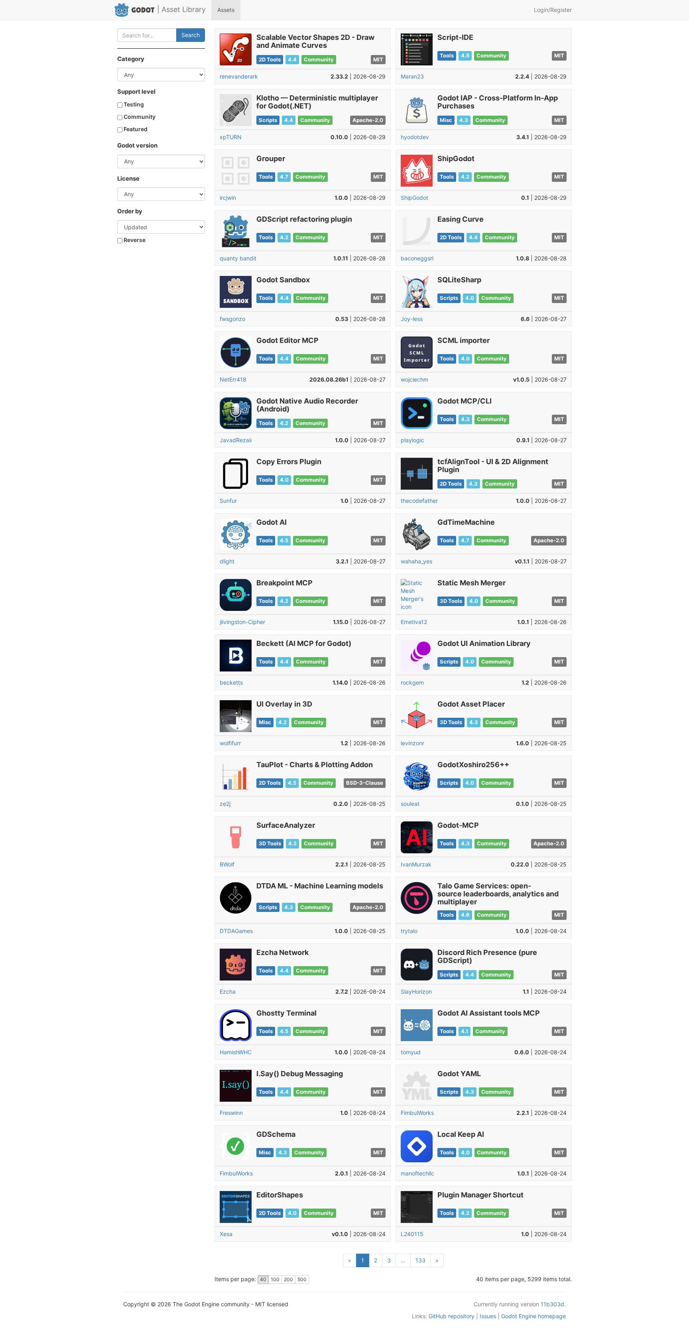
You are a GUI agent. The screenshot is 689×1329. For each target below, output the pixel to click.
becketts (231, 682)
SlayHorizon (416, 991)
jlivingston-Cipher (242, 621)
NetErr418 (233, 379)
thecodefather (419, 500)
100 (275, 1279)
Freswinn (231, 1112)
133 (420, 1260)
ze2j (225, 803)
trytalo (409, 930)
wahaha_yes (416, 561)
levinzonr (412, 743)
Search (190, 35)
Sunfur (228, 500)
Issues (488, 1316)
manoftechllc (417, 1173)
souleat (410, 803)
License (128, 178)
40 (263, 1279)
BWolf (227, 864)
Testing (133, 104)
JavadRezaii (236, 440)
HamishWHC (236, 1052)
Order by (129, 211)
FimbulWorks (417, 1112)
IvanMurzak (416, 864)
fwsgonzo (232, 318)
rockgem (412, 682)
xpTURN (231, 137)
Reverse (134, 239)
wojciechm (414, 379)
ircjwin (228, 197)
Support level (136, 91)
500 (302, 1279)
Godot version (137, 145)
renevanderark (239, 76)
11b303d (552, 1304)
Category (130, 59)
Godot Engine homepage (533, 1316)
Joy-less (412, 318)
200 (288, 1279)
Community (139, 116)
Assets (225, 9)
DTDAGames (236, 930)
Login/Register (553, 9)
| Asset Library (181, 9)
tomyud (411, 1052)
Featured (135, 129)
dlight (227, 561)
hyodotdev (415, 137)
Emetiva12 (414, 621)
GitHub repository (451, 1316)
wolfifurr (230, 743)
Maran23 (412, 76)
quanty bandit (238, 258)
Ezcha (228, 991)
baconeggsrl (417, 258)
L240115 (412, 1234)
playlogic (412, 440)
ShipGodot (414, 197)
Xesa (226, 1234)
